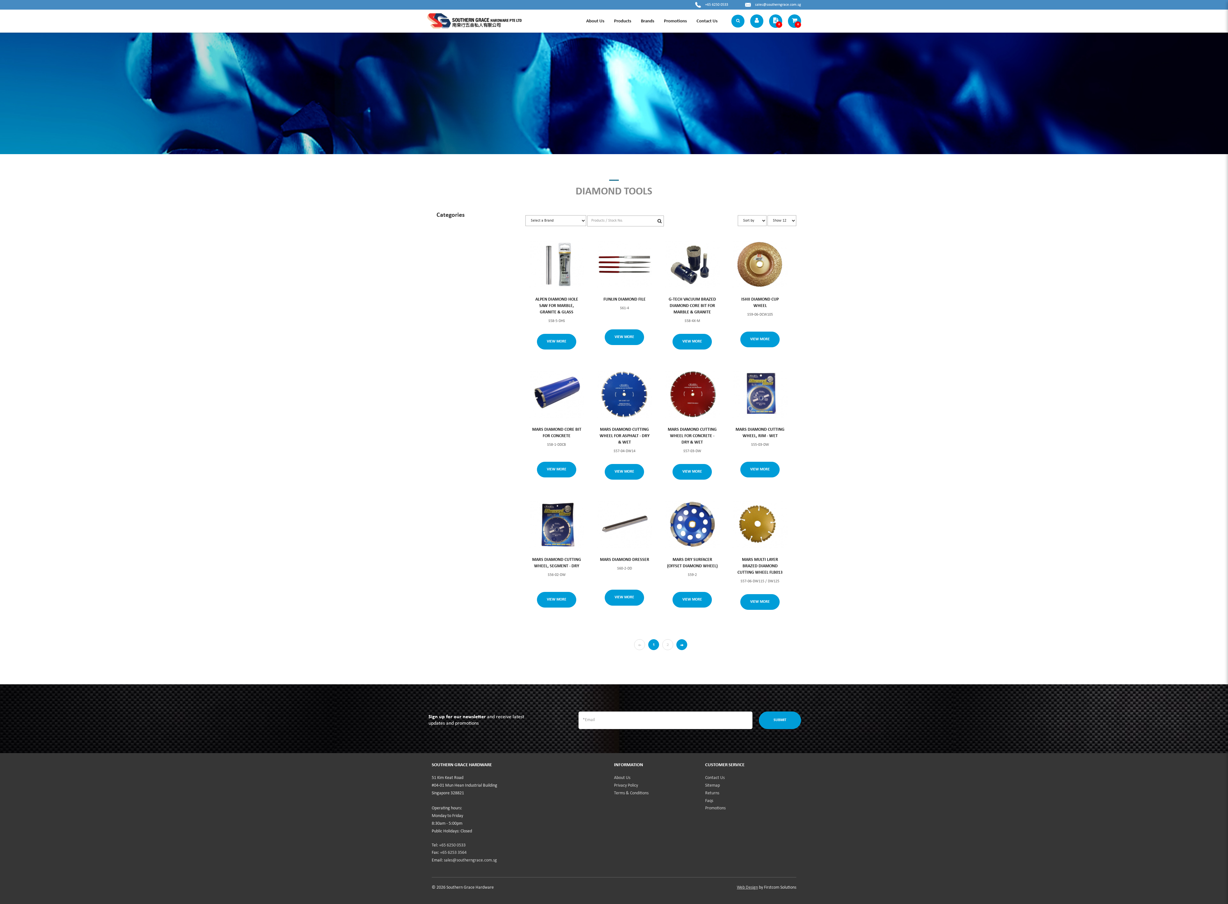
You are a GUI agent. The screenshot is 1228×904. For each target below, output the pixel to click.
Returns (712, 793)
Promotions (715, 808)
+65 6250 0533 (716, 5)
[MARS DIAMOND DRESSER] (624, 524)
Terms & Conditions (631, 793)
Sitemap (712, 785)
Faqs (709, 800)
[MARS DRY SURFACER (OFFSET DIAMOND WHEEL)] (692, 524)
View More (556, 341)
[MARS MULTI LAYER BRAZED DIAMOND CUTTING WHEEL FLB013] (760, 524)
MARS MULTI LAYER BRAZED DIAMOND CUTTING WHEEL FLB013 (760, 566)
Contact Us (715, 777)
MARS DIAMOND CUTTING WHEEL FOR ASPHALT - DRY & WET (624, 436)
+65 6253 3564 (453, 852)
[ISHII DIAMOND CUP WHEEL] (760, 264)
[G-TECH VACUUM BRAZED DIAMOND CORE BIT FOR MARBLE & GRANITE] (692, 264)
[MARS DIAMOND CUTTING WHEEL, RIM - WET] (760, 394)
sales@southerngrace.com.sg (778, 5)
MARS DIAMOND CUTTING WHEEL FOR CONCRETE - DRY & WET (692, 436)
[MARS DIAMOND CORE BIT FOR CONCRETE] (557, 394)
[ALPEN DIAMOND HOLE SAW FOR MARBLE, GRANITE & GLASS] (557, 264)
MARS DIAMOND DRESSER (624, 559)
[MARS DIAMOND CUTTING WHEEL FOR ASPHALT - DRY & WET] (624, 394)
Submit (780, 720)
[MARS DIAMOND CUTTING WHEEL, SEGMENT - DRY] (557, 524)
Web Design (747, 887)
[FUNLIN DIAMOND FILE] (624, 264)
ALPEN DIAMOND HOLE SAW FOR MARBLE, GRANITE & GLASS (556, 306)
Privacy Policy (626, 785)
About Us (622, 777)
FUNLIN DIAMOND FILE (624, 299)
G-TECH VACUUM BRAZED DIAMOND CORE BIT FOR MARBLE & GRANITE (692, 306)
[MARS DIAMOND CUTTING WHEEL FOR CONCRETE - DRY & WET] (692, 394)
